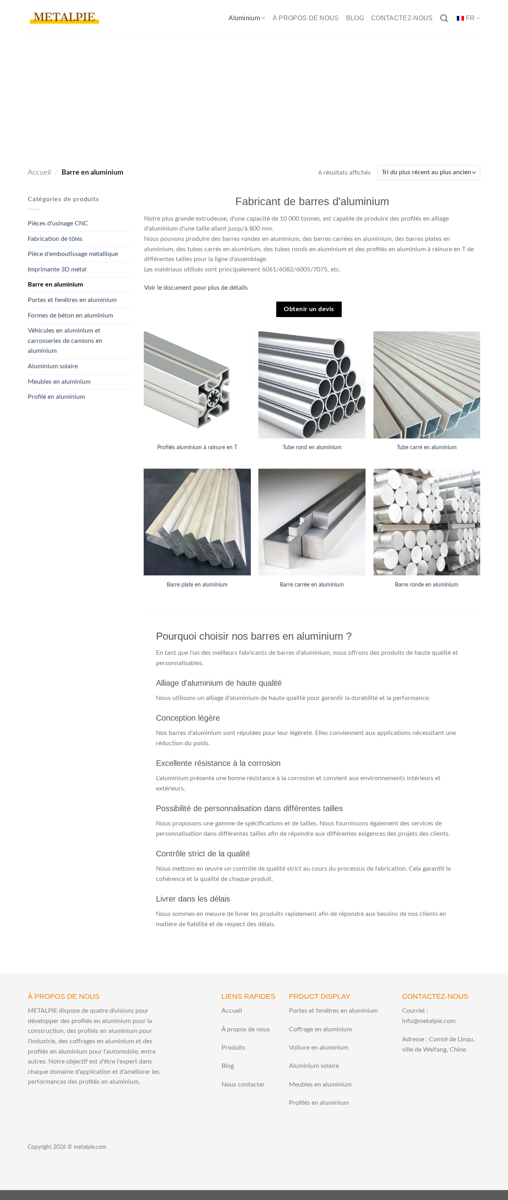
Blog (227, 1066)
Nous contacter (243, 1084)
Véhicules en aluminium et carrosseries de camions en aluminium (65, 340)
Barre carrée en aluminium (312, 585)
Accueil (39, 172)
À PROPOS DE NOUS (306, 18)
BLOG (355, 18)
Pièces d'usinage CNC (58, 223)
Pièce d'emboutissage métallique (73, 254)
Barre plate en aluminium (197, 585)
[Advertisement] (254, 95)
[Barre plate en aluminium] (197, 522)
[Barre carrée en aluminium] (312, 522)
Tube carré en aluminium (427, 447)
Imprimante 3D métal (57, 269)
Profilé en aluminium (56, 397)
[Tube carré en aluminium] (427, 384)
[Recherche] (444, 18)
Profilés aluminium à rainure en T (197, 447)
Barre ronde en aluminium (426, 585)
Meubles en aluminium (59, 382)
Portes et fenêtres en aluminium (72, 300)
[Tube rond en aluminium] (312, 384)
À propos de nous (245, 1029)
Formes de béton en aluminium (70, 315)
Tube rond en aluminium (312, 447)
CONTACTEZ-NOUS (402, 18)
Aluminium (244, 18)
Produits (233, 1047)
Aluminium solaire (53, 366)
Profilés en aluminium (319, 1103)
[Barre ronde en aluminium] (427, 522)
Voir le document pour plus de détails (196, 288)
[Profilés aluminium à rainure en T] (197, 384)
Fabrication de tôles (55, 239)
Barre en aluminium (55, 284)
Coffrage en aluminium (320, 1029)
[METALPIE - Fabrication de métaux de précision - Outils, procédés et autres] (64, 18)
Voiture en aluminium (318, 1047)
